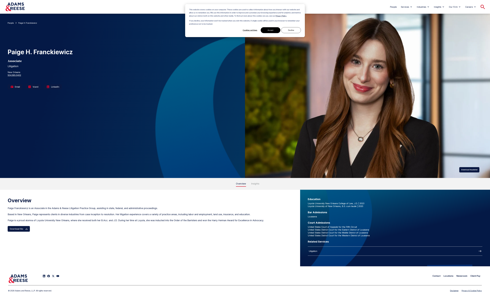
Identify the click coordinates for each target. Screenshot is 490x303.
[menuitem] (393, 6)
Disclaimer (454, 291)
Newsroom (461, 276)
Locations (448, 276)
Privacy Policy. (281, 16)
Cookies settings (250, 30)
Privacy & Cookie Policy (472, 291)
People (11, 23)
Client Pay (475, 276)
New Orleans (14, 72)
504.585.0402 (14, 75)
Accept (270, 30)
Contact (436, 276)
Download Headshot (469, 170)
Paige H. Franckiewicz (27, 23)
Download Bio (16, 229)
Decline (291, 30)
